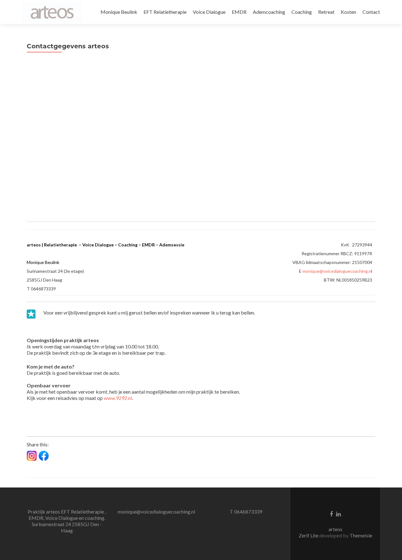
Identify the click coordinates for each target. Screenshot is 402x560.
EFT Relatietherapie (165, 12)
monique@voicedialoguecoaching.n (336, 271)
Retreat (326, 12)
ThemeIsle (361, 535)
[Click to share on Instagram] (32, 456)
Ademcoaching (269, 12)
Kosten (348, 12)
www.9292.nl (118, 398)
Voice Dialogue (209, 12)
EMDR (239, 12)
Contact (371, 12)
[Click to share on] (44, 456)
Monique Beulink (118, 12)
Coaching (301, 12)
